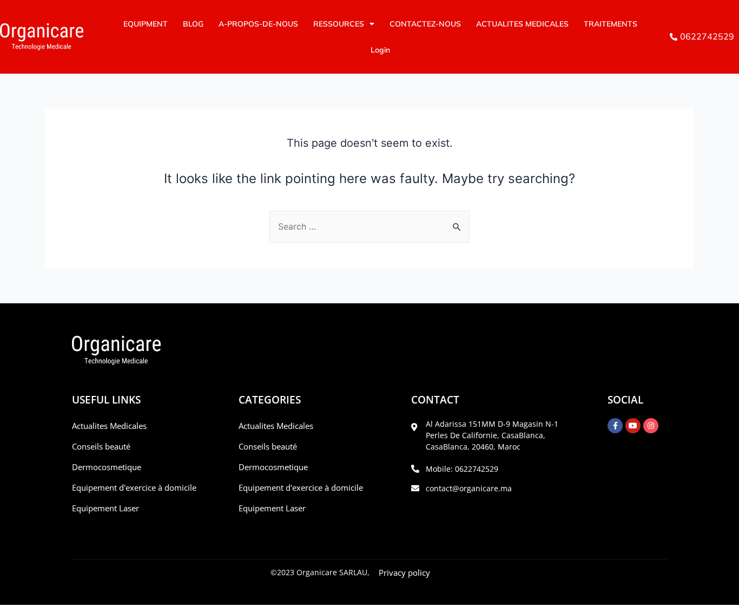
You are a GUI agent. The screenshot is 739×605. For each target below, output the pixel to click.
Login (380, 50)
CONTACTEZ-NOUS (425, 24)
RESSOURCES (338, 24)
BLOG (193, 24)
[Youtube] (633, 425)
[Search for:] (369, 226)
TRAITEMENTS (610, 24)
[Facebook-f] (615, 425)
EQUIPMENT (145, 24)
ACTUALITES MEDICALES (522, 24)
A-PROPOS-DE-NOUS (258, 24)
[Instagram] (650, 425)
